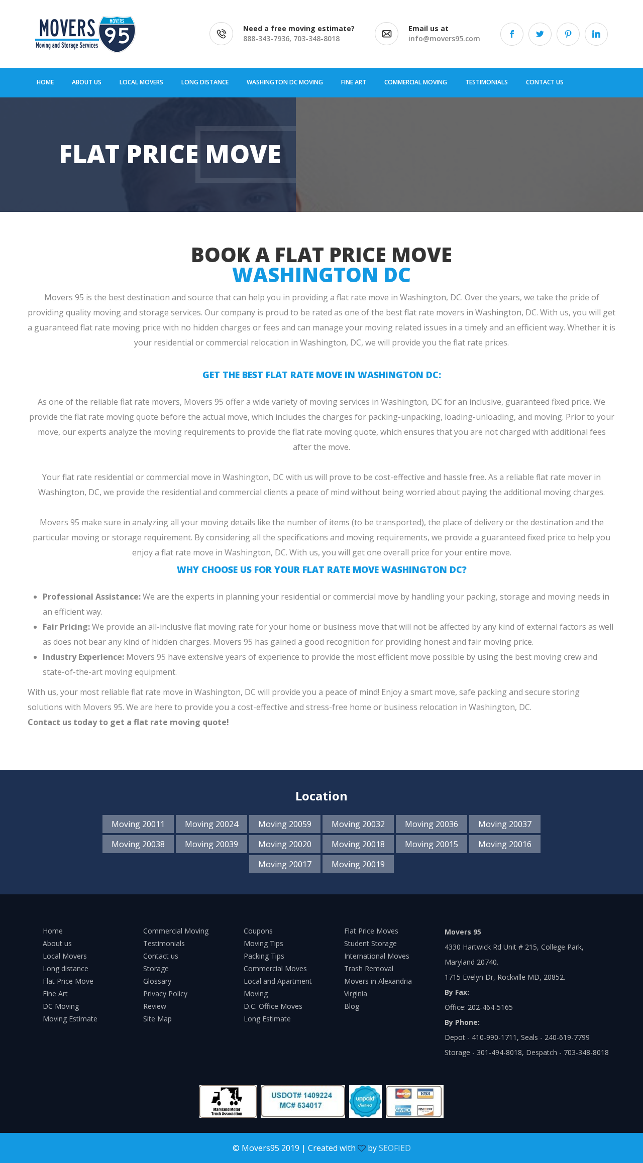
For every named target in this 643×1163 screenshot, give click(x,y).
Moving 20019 (358, 864)
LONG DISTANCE (205, 82)
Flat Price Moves (371, 931)
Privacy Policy (165, 993)
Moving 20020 (284, 844)
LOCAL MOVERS (141, 82)
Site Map (157, 1018)
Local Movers (65, 956)
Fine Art (55, 993)
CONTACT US (545, 82)
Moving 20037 (504, 824)
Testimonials (164, 943)
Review (154, 1006)
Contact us (160, 956)
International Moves (376, 956)
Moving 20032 (358, 824)
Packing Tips (264, 956)
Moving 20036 (431, 824)
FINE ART (353, 82)
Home (53, 931)
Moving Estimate (70, 1018)
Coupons (258, 931)
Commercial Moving (175, 931)
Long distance (65, 968)
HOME (45, 82)
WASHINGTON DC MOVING (285, 82)
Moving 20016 (504, 844)
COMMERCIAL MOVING (415, 82)
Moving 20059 (284, 824)
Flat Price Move (68, 981)
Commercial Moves (275, 968)
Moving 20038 (138, 844)
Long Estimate (267, 1018)
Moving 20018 (358, 844)
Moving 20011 (138, 824)
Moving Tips (263, 943)
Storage (156, 968)
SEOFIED (395, 1147)
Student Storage (370, 943)
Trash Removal (368, 968)
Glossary (157, 981)
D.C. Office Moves (273, 1006)
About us (57, 943)
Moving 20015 (431, 844)
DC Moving (61, 1006)
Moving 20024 (211, 824)
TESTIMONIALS (486, 82)
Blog (351, 1006)
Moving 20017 (284, 864)
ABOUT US (86, 82)
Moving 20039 (211, 844)
